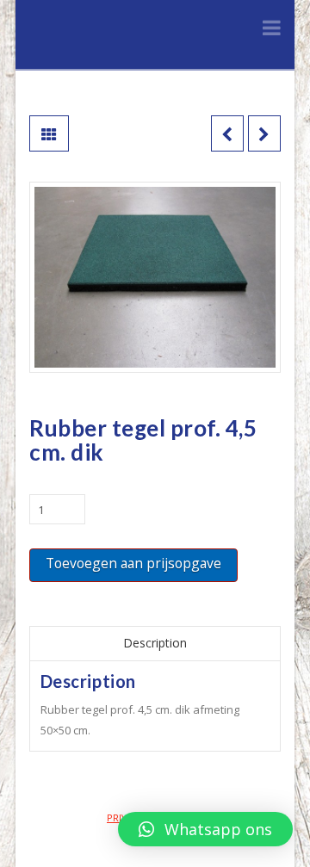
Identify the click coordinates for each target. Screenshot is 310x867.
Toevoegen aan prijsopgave (133, 563)
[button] (205, 829)
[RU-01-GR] (155, 277)
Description (155, 643)
